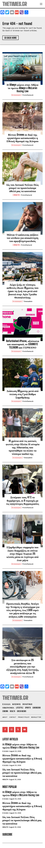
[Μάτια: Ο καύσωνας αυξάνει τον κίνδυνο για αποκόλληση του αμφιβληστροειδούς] (22, 218)
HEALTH (16, 195)
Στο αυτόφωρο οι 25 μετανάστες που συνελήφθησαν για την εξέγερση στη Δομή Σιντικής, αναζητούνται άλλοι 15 (22, 666)
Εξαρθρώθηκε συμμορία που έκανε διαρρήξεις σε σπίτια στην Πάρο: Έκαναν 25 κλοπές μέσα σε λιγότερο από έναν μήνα (23, 554)
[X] (18, 729)
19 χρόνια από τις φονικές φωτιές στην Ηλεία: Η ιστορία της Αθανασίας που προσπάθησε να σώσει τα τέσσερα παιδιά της (22, 447)
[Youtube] (24, 729)
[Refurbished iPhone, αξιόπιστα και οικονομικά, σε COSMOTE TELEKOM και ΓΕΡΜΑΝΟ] (22, 324)
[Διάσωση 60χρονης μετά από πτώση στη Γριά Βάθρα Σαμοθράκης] (22, 374)
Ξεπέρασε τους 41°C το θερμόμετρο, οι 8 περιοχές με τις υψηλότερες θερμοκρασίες (22, 500)
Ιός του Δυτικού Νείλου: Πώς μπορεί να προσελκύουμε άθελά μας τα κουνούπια (22, 188)
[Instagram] (11, 729)
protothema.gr (27, 95)
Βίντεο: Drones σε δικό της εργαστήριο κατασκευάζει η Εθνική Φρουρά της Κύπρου (22, 138)
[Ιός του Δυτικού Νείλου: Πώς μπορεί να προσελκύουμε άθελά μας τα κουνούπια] (22, 168)
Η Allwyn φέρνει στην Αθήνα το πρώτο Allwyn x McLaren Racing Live (22, 88)
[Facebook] (5, 729)
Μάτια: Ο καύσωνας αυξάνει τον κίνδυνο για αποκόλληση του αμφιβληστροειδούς (22, 238)
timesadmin (27, 301)
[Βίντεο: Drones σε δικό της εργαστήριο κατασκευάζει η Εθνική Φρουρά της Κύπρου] (22, 118)
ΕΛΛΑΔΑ (16, 95)
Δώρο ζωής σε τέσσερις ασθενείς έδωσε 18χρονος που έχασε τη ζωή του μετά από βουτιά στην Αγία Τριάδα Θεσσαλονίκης (22, 291)
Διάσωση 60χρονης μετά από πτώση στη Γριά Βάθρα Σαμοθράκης (23, 394)
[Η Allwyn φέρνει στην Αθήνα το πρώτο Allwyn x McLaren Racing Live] (22, 68)
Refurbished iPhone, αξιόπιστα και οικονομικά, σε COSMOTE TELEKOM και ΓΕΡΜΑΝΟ (22, 344)
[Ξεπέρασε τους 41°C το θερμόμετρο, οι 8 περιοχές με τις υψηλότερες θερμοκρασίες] (22, 481)
